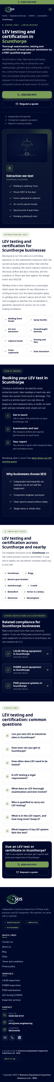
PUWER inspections (11, 985)
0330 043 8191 (29, 94)
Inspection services (11, 1000)
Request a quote (29, 103)
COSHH (32, 16)
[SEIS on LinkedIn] (19, 1038)
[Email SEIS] (5, 1038)
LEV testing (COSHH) (12, 995)
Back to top (10, 1059)
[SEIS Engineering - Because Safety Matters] (20, 9)
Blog (4, 951)
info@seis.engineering (20, 1023)
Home (4, 16)
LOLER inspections (11, 980)
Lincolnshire (42, 16)
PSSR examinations (11, 990)
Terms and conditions (12, 961)
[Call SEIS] (12, 1038)
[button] (50, 9)
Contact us (7, 942)
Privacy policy (8, 966)
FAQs (4, 956)
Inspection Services (18, 16)
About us (6, 947)
